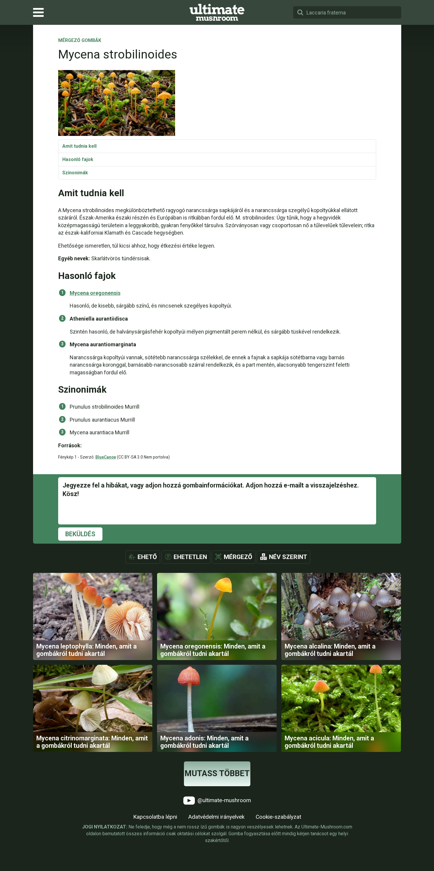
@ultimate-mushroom (223, 800)
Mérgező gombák (79, 40)
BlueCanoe (105, 457)
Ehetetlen (190, 556)
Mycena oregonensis (95, 293)
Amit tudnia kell (79, 146)
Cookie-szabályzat (278, 816)
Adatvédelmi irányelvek (216, 816)
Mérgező (238, 556)
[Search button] (300, 12)
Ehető (147, 556)
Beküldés (80, 534)
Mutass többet (217, 773)
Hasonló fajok (77, 159)
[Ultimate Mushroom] (217, 12)
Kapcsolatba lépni (155, 816)
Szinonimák (75, 173)
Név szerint (288, 556)
